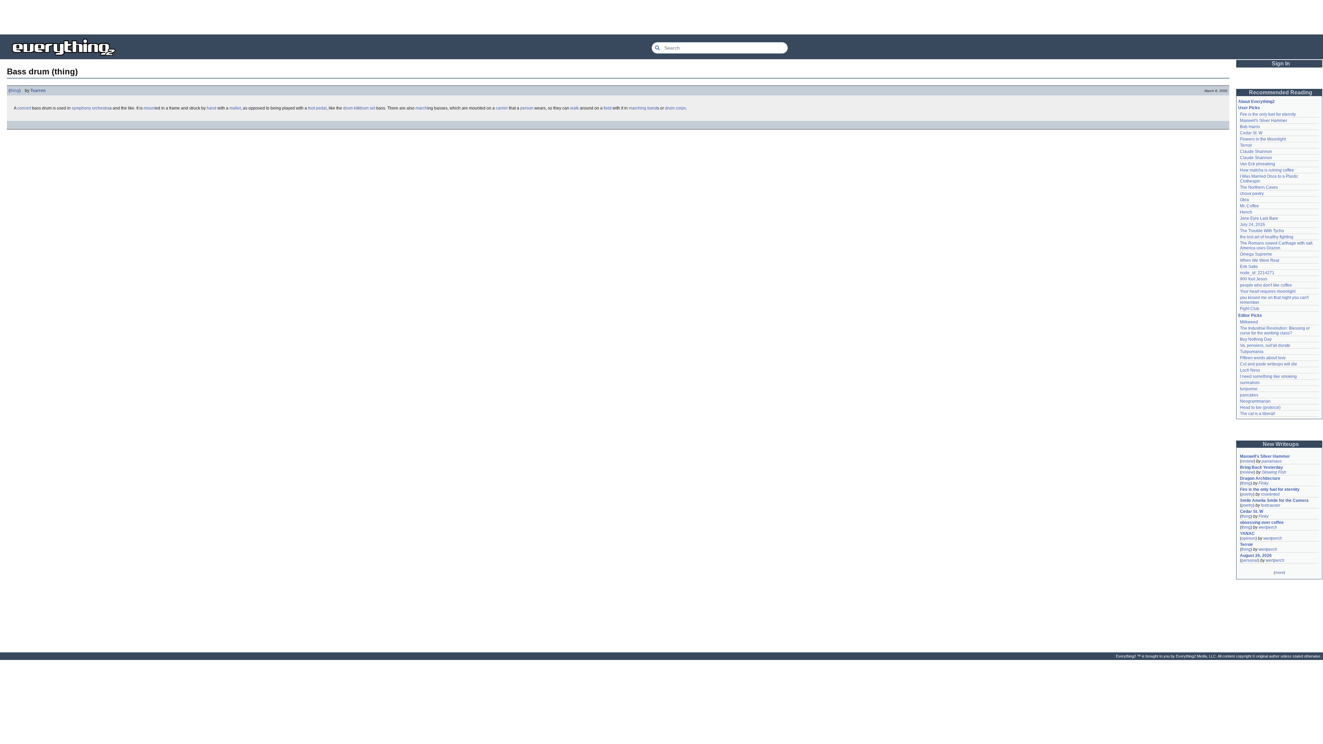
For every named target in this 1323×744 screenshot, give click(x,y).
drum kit (350, 108)
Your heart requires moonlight (1267, 291)
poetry (1247, 494)
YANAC (1247, 533)
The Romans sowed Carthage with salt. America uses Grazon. (1277, 245)
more (1279, 572)
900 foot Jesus (1253, 279)
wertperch (1268, 527)
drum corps (675, 108)
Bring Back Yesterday (1261, 467)
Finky (1264, 483)
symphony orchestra (91, 108)
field (608, 108)
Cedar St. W (1251, 133)
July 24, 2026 (1252, 224)
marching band (643, 108)
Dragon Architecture (1260, 478)
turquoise (1249, 388)
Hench (1246, 212)
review (1247, 461)
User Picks (1249, 107)
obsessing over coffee (1262, 522)
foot (311, 108)
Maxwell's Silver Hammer (1263, 120)
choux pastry (1252, 193)
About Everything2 (1256, 101)
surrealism (1250, 382)
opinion (1248, 538)
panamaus (1272, 461)
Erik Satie (1249, 266)
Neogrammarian (1255, 401)
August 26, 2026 (1256, 555)
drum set (367, 108)
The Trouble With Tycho (1262, 230)
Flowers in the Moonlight (1263, 139)
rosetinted (1270, 494)
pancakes (1249, 395)
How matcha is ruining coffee (1267, 170)
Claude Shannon (1256, 151)
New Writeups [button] (1281, 444)
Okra (1244, 199)
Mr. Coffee (1249, 206)
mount (149, 108)
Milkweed (1249, 322)
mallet (235, 108)
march (421, 108)
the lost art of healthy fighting (1266, 237)
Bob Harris (1250, 126)
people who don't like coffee (1266, 285)
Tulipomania (1251, 351)
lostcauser (1270, 505)
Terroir (1246, 145)
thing (14, 90)
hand (211, 108)
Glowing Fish (1274, 472)
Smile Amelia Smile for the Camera (1274, 500)
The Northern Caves (1259, 187)
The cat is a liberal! (1257, 413)
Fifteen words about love (1263, 357)
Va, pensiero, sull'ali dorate (1265, 345)
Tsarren (37, 90)
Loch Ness (1250, 370)
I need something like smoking (1268, 376)
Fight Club (1249, 308)
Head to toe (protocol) (1260, 407)
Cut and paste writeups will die (1268, 364)
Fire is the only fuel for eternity (1268, 114)
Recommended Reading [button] (1280, 92)
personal (1249, 560)
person (526, 108)
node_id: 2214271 (1257, 272)
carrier (502, 108)
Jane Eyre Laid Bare (1259, 218)
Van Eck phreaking (1257, 164)
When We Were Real (1259, 260)
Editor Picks (1250, 315)
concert (24, 108)
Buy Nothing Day (1256, 339)
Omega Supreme (1256, 254)
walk (574, 108)
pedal (321, 108)
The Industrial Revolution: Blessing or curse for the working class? (1275, 330)
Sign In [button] (1281, 63)
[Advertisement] (661, 17)
